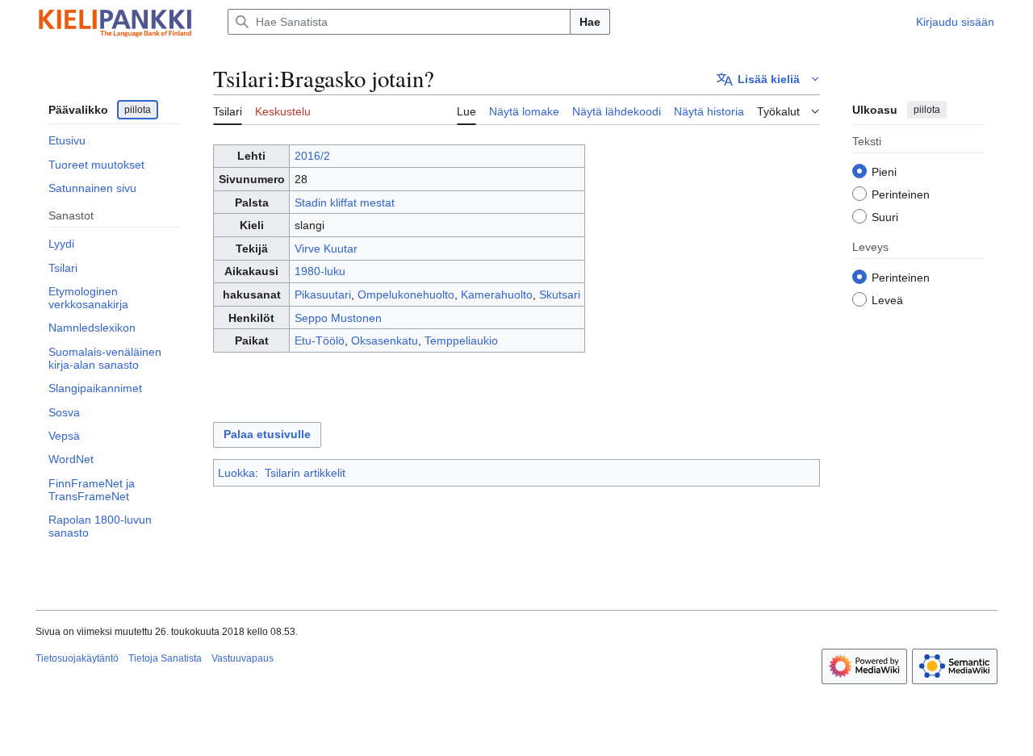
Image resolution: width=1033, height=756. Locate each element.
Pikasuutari (323, 294)
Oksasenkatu (384, 340)
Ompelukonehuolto (406, 294)
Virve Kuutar (326, 248)
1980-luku (320, 271)
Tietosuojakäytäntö (77, 658)
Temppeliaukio (461, 340)
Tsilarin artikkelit (305, 472)
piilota (137, 109)
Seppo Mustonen (338, 317)
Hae (589, 21)
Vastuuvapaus (242, 658)
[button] (768, 79)
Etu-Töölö (320, 340)
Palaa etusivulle (267, 434)
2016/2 (312, 155)
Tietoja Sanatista (165, 658)
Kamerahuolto (497, 294)
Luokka (236, 472)
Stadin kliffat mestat (345, 202)
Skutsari (559, 294)
